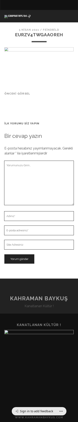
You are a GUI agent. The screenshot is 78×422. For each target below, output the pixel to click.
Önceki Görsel (17, 93)
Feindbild (51, 29)
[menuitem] (34, 411)
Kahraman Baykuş (39, 298)
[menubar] (39, 411)
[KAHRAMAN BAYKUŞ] (17, 15)
